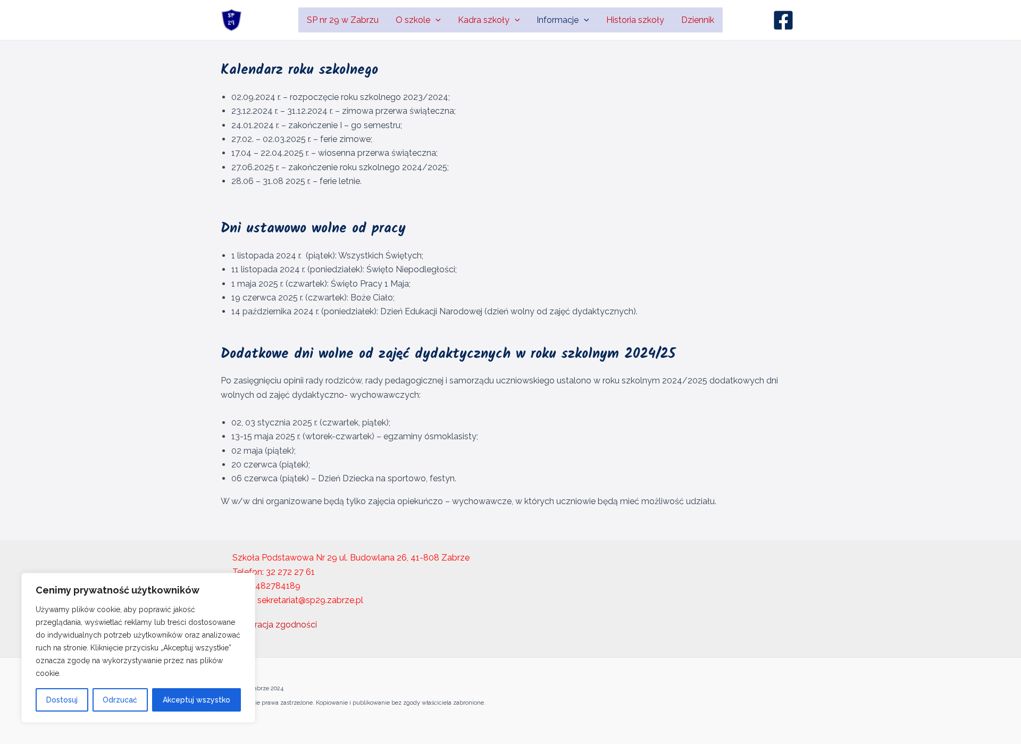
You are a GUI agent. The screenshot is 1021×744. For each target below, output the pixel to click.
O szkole (413, 20)
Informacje (558, 20)
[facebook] (784, 20)
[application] (435, 19)
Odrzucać (120, 700)
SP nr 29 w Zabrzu (343, 20)
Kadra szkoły (483, 20)
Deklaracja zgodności (274, 625)
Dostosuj (62, 700)
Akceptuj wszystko (196, 700)
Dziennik (697, 20)
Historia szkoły (635, 20)
